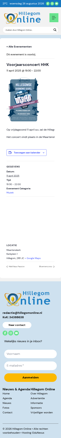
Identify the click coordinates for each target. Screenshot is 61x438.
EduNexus (38, 432)
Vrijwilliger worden (42, 412)
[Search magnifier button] (55, 30)
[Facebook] (48, 3)
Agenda (7, 398)
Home (6, 393)
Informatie (37, 403)
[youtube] (56, 3)
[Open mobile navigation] (53, 17)
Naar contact (17, 325)
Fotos (6, 407)
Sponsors (36, 407)
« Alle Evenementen (19, 46)
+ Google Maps (33, 258)
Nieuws (7, 403)
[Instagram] (52, 3)
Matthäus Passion (16, 266)
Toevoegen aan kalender (27, 152)
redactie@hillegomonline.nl (22, 313)
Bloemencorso (46, 266)
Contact (7, 412)
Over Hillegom (39, 393)
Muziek (10, 192)
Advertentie (38, 398)
